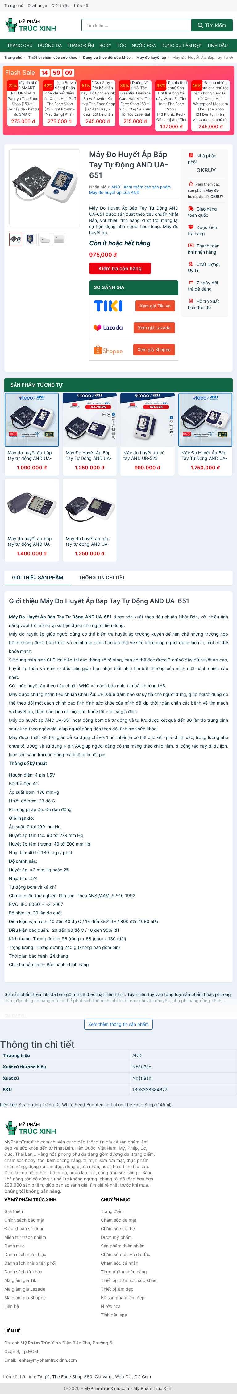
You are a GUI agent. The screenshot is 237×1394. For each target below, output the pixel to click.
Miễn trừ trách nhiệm (25, 1237)
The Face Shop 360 (72, 1376)
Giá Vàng (104, 1376)
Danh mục (37, 5)
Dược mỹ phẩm (116, 1237)
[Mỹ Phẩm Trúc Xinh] (35, 1128)
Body (105, 45)
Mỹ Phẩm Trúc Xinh (152, 1388)
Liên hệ (81, 5)
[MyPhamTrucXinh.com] (30, 25)
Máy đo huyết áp (151, 57)
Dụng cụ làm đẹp (181, 45)
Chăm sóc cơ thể (118, 1228)
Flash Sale (20, 72)
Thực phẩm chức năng (124, 1271)
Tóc (121, 45)
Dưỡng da (50, 45)
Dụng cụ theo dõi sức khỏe (107, 57)
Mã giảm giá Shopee (25, 1297)
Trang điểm (80, 45)
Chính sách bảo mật (24, 1220)
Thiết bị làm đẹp (117, 1289)
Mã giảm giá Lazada (24, 1289)
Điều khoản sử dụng (24, 1228)
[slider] (15, 239)
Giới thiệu (60, 5)
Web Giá (123, 1376)
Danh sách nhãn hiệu (25, 1254)
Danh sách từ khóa (23, 1271)
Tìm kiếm (214, 25)
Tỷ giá (43, 1376)
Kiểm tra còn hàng (120, 268)
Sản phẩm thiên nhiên (122, 1245)
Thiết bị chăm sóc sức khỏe (52, 57)
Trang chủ (13, 5)
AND (115, 186)
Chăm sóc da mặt (118, 1220)
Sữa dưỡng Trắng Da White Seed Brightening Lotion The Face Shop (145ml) (95, 1104)
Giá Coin (142, 1376)
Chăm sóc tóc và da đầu (125, 1254)
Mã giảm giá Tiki (20, 1280)
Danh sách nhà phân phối (30, 1263)
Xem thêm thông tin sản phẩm (118, 1024)
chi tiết (102, 577)
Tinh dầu (217, 45)
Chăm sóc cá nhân (119, 1263)
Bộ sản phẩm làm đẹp (123, 1297)
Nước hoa (144, 45)
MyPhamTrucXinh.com (106, 1388)
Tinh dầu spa (114, 1314)
